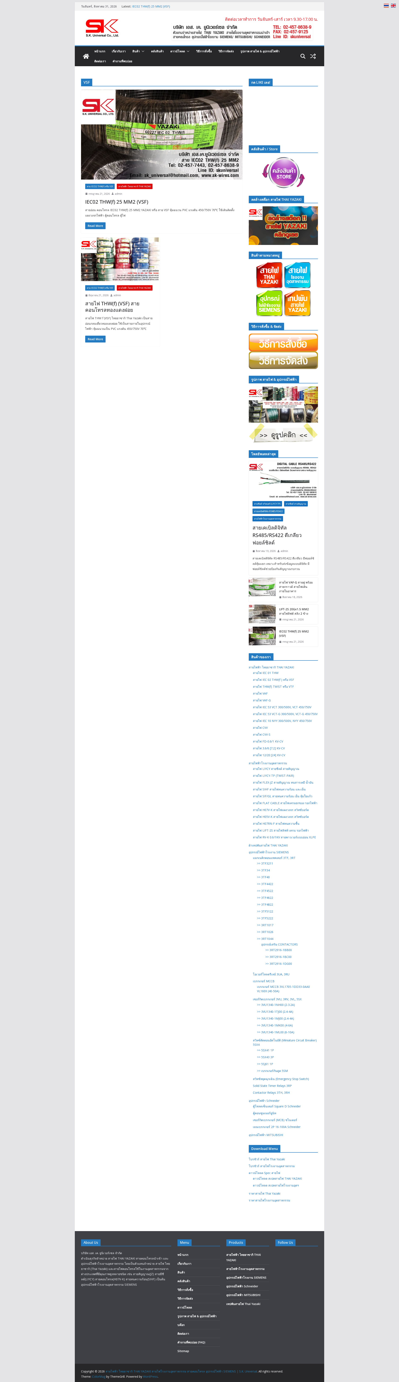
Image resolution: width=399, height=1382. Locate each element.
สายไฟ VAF (260, 693)
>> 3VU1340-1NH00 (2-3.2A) (276, 1005)
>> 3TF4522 (265, 891)
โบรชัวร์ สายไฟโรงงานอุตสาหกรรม (272, 1166)
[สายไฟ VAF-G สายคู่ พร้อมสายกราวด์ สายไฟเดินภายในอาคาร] (262, 590)
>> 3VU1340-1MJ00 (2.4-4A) (275, 1018)
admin (118, 194)
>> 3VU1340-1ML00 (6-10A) (275, 1032)
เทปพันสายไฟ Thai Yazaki (243, 1304)
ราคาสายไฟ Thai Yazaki (264, 1193)
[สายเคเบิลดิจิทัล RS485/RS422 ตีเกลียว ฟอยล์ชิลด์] (283, 479)
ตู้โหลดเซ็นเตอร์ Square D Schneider (277, 1106)
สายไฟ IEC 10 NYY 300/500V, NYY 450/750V (282, 721)
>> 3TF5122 (265, 911)
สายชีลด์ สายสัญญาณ (296, 503)
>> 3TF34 (263, 870)
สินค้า (136, 51)
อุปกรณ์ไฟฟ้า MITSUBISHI (266, 1135)
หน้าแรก (99, 51)
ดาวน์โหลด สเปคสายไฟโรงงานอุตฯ (276, 1185)
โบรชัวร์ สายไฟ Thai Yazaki (267, 1159)
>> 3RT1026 (265, 932)
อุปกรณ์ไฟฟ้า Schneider (264, 1101)
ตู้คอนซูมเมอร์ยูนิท (264, 1113)
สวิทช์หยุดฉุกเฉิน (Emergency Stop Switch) (281, 1079)
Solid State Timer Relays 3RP (272, 1086)
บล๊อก (181, 1325)
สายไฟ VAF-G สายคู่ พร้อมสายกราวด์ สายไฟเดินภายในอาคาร (296, 586)
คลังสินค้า (157, 51)
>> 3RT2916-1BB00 (278, 950)
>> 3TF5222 (265, 918)
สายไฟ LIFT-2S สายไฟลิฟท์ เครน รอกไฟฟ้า (281, 830)
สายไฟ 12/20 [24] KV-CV (269, 755)
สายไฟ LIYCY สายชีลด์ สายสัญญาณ (276, 769)
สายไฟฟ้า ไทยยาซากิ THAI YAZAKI (271, 667)
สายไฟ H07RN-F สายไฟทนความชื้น (276, 824)
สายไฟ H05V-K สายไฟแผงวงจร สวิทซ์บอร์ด (281, 817)
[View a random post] (313, 56)
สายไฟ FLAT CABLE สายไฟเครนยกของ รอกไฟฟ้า (285, 803)
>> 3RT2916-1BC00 (278, 957)
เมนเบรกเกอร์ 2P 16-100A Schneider (276, 1127)
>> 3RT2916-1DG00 (278, 964)
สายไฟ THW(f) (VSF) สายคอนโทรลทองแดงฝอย (112, 306)
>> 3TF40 (263, 877)
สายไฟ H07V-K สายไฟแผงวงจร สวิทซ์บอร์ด (281, 810)
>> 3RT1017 (265, 925)
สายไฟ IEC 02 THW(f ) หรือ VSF (273, 680)
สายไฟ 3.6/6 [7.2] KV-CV (269, 748)
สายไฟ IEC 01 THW (265, 673)
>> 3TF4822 (265, 904)
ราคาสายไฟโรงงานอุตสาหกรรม (269, 1200)
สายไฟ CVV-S (261, 734)
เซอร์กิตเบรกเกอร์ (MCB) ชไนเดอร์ (275, 1120)
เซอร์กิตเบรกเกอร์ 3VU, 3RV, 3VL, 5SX (277, 999)
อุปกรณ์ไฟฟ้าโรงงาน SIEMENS (269, 852)
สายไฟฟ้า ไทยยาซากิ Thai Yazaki (134, 186)
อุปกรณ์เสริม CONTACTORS (279, 944)
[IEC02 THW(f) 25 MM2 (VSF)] (162, 134)
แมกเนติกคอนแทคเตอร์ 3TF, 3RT (274, 858)
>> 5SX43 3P (265, 1057)
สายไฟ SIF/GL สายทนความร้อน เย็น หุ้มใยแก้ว (282, 796)
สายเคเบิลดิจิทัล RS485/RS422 (268, 511)
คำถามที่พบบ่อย (122, 61)
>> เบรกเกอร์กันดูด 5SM (272, 1071)
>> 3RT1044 (265, 939)
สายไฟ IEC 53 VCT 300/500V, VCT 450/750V (282, 707)
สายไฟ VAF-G (262, 700)
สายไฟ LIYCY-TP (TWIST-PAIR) (273, 776)
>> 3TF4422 (265, 884)
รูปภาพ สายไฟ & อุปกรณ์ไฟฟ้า (260, 51)
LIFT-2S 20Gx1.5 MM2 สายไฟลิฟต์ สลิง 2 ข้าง (162, 6)
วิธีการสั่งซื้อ (204, 51)
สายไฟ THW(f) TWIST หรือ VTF (273, 687)
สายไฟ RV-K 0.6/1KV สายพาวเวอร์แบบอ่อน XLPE (284, 837)
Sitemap (183, 1351)
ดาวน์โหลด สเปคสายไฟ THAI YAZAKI (277, 1178)
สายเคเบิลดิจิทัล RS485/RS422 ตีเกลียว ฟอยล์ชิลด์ (277, 535)
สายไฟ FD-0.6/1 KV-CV (268, 741)
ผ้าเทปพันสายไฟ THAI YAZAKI (268, 845)
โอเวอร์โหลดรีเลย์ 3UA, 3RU (271, 974)
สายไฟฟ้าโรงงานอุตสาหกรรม (267, 518)
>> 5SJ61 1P (265, 1064)
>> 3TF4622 (265, 898)
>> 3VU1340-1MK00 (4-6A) (275, 1025)
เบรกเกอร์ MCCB (264, 981)
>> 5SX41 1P (265, 1050)
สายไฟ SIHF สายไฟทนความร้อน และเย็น (279, 789)
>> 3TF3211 (265, 863)
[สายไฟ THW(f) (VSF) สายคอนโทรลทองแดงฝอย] (120, 259)
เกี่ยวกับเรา (119, 51)
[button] (142, 51)
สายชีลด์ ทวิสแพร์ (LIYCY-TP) (267, 503)
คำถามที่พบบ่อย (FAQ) (191, 1342)
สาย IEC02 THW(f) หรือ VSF (100, 186)
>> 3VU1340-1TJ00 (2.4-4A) (275, 1012)
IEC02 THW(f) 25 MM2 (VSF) (116, 201)
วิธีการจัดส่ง (226, 51)
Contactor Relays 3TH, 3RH (271, 1093)
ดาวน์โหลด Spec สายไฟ (264, 1173)
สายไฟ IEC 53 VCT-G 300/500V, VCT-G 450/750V (285, 714)
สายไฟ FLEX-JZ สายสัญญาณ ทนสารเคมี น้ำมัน (283, 782)
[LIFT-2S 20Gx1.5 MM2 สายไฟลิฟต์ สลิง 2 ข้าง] (262, 614)
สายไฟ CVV (260, 728)
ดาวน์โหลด (177, 51)
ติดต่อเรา (100, 61)
